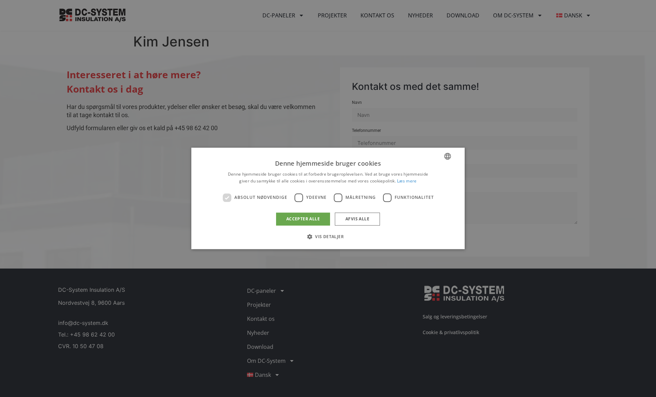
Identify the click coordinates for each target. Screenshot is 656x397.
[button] (328, 237)
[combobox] (447, 156)
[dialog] (328, 198)
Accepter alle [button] (303, 219)
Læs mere (406, 181)
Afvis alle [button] (357, 219)
